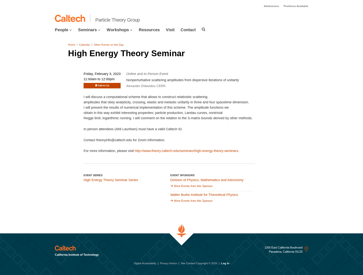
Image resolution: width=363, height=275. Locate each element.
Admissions (271, 6)
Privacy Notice (168, 263)
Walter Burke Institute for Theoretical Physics (204, 195)
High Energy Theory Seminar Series (111, 180)
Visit (170, 29)
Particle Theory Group (117, 20)
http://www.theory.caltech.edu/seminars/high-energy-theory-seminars (186, 151)
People (61, 29)
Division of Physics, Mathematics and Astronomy (207, 180)
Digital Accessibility (145, 263)
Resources (149, 29)
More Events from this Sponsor (193, 186)
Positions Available (296, 6)
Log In (225, 263)
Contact (188, 29)
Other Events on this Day (109, 44)
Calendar (84, 44)
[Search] (203, 29)
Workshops (118, 29)
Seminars (87, 29)
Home (71, 44)
